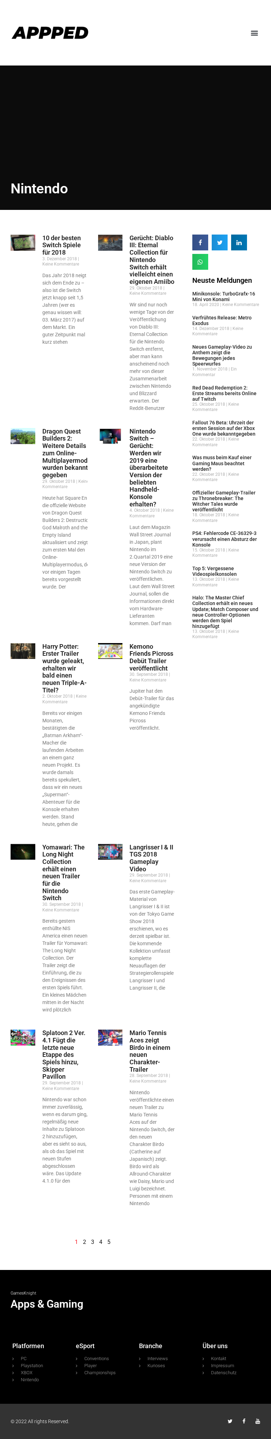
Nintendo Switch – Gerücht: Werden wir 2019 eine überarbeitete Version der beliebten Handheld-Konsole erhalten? (149, 468)
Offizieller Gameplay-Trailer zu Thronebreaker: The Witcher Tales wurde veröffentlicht (223, 501)
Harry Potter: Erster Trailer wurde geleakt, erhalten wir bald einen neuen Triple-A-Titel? (64, 668)
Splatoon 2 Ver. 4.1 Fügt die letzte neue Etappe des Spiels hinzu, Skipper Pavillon (63, 1054)
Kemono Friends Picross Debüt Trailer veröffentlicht (151, 657)
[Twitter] (230, 1421)
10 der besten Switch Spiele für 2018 (61, 245)
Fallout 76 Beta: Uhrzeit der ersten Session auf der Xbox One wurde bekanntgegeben (223, 428)
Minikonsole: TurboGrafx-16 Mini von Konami (223, 296)
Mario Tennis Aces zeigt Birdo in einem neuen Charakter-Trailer (150, 1051)
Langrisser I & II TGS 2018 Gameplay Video (151, 858)
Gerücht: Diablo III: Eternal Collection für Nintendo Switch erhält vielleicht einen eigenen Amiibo (152, 259)
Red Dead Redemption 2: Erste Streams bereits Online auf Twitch (224, 393)
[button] (254, 32)
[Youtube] (257, 1421)
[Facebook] (244, 1421)
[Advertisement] (135, 115)
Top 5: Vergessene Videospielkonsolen (214, 571)
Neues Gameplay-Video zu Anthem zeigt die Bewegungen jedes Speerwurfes (222, 355)
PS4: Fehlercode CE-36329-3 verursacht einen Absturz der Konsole (224, 538)
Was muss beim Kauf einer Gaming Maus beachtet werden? (222, 463)
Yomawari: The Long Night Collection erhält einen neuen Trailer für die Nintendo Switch (63, 872)
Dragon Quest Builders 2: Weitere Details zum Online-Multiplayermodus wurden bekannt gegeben (68, 453)
